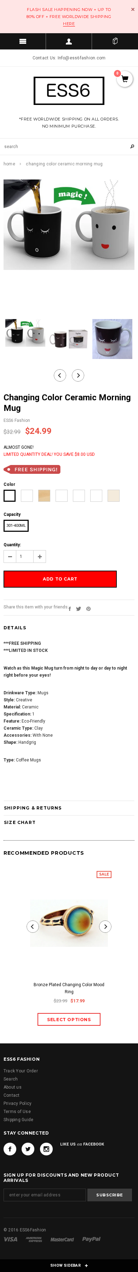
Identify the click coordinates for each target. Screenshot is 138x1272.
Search (11, 1079)
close (132, 9)
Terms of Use (17, 1111)
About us (13, 1087)
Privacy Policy (17, 1103)
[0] (125, 79)
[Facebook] (10, 1149)
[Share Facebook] (70, 608)
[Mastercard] (63, 1239)
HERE (69, 23)
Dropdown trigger (69, 41)
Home (9, 163)
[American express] (34, 1239)
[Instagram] (46, 1149)
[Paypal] (91, 1239)
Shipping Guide (18, 1119)
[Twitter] (78, 608)
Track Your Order (21, 1070)
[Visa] (11, 1239)
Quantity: (12, 544)
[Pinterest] (88, 608)
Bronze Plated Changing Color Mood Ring (69, 988)
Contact (12, 1095)
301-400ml (16, 525)
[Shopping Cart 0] (115, 41)
